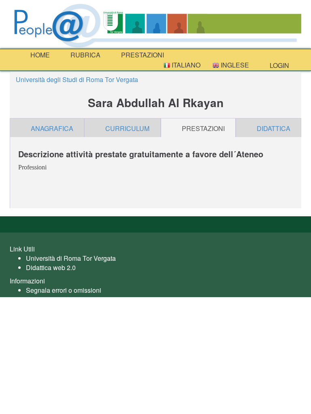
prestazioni (141, 54)
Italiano (185, 65)
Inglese (234, 65)
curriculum (127, 128)
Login (278, 65)
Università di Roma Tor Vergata (71, 258)
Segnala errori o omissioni (63, 290)
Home (39, 54)
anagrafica (52, 128)
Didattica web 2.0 (51, 267)
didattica (273, 128)
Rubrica (84, 54)
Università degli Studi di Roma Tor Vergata (77, 79)
